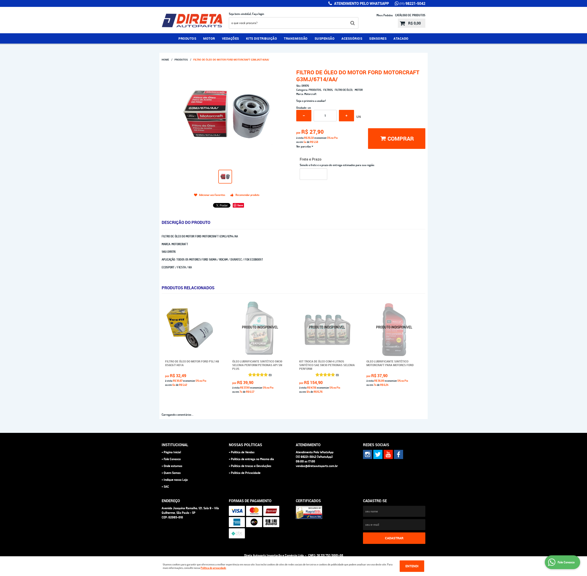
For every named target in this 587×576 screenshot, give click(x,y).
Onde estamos (173, 466)
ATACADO (401, 38)
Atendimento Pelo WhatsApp (361, 3)
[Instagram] (367, 454)
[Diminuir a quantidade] (303, 115)
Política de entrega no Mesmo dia (252, 459)
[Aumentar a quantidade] (346, 115)
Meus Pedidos (385, 15)
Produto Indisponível (260, 329)
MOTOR (209, 38)
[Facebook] (398, 454)
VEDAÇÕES (230, 38)
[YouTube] (388, 454)
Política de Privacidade (245, 473)
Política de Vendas (243, 452)
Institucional (175, 444)
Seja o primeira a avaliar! (311, 101)
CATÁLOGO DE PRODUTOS (410, 15)
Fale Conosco (172, 459)
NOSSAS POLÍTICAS (245, 444)
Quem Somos (172, 473)
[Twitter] (377, 454)
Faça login (258, 14)
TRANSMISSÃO (296, 38)
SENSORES (378, 38)
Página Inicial (172, 452)
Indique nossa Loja (176, 480)
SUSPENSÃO (325, 38)
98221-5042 (412, 3)
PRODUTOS (187, 38)
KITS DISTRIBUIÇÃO (261, 38)
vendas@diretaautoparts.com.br (317, 466)
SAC (166, 486)
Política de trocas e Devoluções (251, 466)
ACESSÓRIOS (351, 38)
